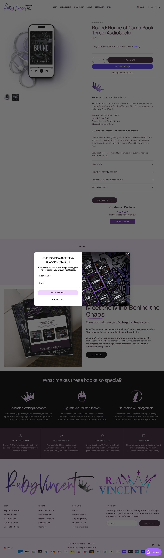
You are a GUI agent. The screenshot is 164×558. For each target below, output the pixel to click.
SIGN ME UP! (58, 293)
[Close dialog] (127, 254)
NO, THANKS (58, 300)
